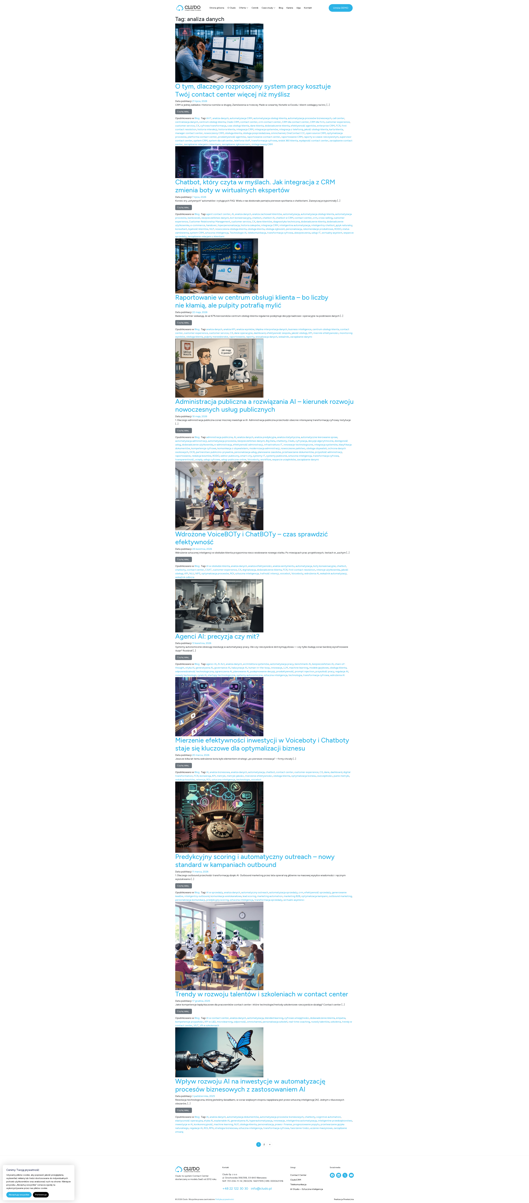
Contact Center (298, 1175)
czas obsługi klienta (238, 125)
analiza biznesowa (220, 772)
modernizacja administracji (264, 448)
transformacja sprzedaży (268, 899)
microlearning (225, 1021)
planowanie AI (241, 671)
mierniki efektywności (325, 333)
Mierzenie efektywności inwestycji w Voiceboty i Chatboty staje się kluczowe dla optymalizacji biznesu (262, 744)
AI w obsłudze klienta (218, 566)
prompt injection (304, 671)
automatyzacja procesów (222, 440)
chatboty (281, 440)
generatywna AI (204, 667)
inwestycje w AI (184, 1124)
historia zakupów (250, 225)
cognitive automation (328, 1116)
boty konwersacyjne (324, 566)
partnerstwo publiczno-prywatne (214, 452)
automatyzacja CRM (241, 118)
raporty (250, 336)
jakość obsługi (299, 333)
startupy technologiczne (221, 675)
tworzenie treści (299, 1128)
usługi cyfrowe (212, 459)
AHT (208, 118)
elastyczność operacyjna (189, 1120)
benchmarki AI (303, 664)
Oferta (242, 7)
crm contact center (270, 121)
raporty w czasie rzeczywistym (321, 136)
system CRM (201, 140)
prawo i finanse (283, 1124)
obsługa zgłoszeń (275, 229)
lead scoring (249, 896)
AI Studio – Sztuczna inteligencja (306, 1189)
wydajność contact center (313, 140)
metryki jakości (235, 775)
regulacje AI (341, 671)
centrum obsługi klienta (212, 121)
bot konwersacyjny (240, 217)
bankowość (194, 217)
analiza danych (221, 118)
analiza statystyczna (288, 437)
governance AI (222, 667)
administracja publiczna (219, 437)
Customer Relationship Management (209, 221)
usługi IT (316, 232)
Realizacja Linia (344, 1199)
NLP (211, 229)
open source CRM (316, 133)
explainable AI (222, 1120)
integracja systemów (266, 129)
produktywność (285, 671)
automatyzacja (291, 214)
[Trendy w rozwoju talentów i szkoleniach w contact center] (219, 945)
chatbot (256, 217)
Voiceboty (253, 459)
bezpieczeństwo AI (323, 664)
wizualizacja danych (266, 336)
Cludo (291, 440)
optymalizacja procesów (215, 573)
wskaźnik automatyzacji (333, 573)
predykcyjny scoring (217, 899)
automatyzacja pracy (282, 664)
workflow (265, 459)
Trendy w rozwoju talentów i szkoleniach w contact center (261, 994)
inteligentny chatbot (323, 225)
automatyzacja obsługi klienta (270, 118)
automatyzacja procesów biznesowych (309, 118)
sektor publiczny (230, 455)
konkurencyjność (203, 1124)
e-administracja (223, 444)
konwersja (205, 775)
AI (233, 214)
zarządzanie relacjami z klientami (202, 144)
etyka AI (190, 667)
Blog (281, 7)
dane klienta (257, 125)
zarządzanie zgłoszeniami (236, 144)
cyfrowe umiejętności (296, 1018)
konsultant (181, 229)
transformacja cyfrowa (264, 140)
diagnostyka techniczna (286, 221)
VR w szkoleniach (209, 1025)
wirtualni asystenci (293, 899)
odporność (240, 1021)
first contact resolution (302, 569)
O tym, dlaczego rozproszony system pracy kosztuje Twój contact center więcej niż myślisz (253, 90)
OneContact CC (296, 133)
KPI (310, 333)
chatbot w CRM (284, 217)
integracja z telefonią (291, 129)
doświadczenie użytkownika (197, 444)
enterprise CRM (326, 125)
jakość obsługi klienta (316, 129)
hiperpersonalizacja (229, 225)
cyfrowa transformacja (213, 125)
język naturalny (344, 225)
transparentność (184, 459)
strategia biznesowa (226, 1128)
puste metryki (341, 775)
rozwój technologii (185, 675)
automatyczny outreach (254, 892)
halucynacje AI (239, 667)
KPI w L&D (210, 1021)
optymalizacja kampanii (314, 896)
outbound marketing (340, 896)
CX (197, 125)
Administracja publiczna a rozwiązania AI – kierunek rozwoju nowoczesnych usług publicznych (264, 405)
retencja (200, 779)
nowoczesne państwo (293, 448)
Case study (267, 7)
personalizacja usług (245, 452)
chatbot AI (269, 217)
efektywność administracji (248, 444)
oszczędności (324, 775)
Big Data (270, 440)
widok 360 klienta (288, 140)
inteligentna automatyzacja (294, 225)
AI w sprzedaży (214, 892)
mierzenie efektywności (258, 775)
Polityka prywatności (224, 1199)
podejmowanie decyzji (262, 671)
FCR (338, 125)
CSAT (208, 569)
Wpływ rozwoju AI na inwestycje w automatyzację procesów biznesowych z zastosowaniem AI (250, 1085)
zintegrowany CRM (262, 144)
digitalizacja (249, 569)
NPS (197, 573)
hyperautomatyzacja (260, 1120)
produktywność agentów (232, 136)
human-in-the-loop (259, 667)
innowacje (276, 667)
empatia (340, 1018)
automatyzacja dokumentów (243, 1116)
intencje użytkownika (328, 569)
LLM (285, 667)
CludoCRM (295, 1179)
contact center (248, 121)
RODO (337, 229)
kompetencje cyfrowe (203, 448)
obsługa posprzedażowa (256, 133)
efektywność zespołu (279, 333)
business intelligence (299, 329)
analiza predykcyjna (265, 437)
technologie (243, 779)
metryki (221, 775)
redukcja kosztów (201, 455)
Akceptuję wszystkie (19, 1194)
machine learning (298, 667)
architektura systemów (256, 664)
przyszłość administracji (328, 452)
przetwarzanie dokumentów (298, 452)
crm (315, 217)
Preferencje (41, 1194)
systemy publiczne (276, 455)
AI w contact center (217, 1018)
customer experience (338, 121)
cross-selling (326, 217)
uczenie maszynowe (321, 1128)
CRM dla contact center (295, 121)
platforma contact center (202, 136)
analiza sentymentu (283, 566)
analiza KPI (229, 329)
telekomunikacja (257, 232)
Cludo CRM (233, 121)
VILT (196, 1025)
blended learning (274, 1018)
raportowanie (237, 336)
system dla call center (221, 140)
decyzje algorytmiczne (321, 440)
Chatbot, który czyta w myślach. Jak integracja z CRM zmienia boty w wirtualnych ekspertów (255, 186)
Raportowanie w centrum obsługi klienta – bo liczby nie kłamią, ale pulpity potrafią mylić (251, 301)
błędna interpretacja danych (271, 329)
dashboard (259, 333)
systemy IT (259, 455)
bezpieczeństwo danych (215, 217)
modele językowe (319, 667)
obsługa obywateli (316, 448)
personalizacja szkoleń (275, 1021)
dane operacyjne (243, 333)
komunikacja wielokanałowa (225, 896)
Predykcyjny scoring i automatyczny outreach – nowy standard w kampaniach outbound (255, 861)
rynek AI (202, 675)
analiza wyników (245, 329)
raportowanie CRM (292, 136)
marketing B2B (292, 896)
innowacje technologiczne (298, 444)
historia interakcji (207, 129)
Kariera (289, 7)
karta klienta (336, 129)
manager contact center (189, 133)
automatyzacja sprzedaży (283, 892)
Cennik (255, 7)
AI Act (221, 664)
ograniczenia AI (223, 671)
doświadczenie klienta (277, 125)
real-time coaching (299, 1021)
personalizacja (294, 229)
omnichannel (278, 133)
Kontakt (308, 7)
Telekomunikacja (298, 1184)
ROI (232, 573)
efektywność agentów (303, 125)
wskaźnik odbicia (184, 577)
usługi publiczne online (233, 459)
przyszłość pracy (324, 671)
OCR (192, 452)
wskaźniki (283, 336)
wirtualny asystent (332, 232)
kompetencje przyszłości (189, 1021)
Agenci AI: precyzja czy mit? (217, 636)
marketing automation (270, 896)
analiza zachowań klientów (267, 214)
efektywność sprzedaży (317, 892)
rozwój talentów (320, 1021)
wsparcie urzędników (284, 459)
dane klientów (264, 221)
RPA (211, 1128)
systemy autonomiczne (250, 675)
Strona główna (217, 7)
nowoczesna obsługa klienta (231, 229)
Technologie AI (238, 232)
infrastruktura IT (273, 444)
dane (326, 772)
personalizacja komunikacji (190, 899)
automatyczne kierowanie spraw (319, 437)
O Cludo (231, 7)
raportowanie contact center (263, 136)
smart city (246, 455)
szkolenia (336, 1021)
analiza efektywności (260, 566)
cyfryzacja (301, 440)
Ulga (298, 7)
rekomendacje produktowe (318, 229)
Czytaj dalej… (184, 111)
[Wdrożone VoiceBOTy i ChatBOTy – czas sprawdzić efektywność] (219, 495)
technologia (295, 675)
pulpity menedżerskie (216, 336)
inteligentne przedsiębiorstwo (335, 1120)
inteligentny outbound (196, 896)
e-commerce (197, 225)
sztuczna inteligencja (217, 232)
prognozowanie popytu (306, 1124)
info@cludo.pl (261, 1188)
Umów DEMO (340, 7)
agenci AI (211, 664)
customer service (185, 125)
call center (338, 118)
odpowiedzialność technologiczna (194, 671)
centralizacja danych (186, 121)
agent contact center (218, 214)
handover (211, 225)
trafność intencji (269, 573)
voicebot (285, 573)
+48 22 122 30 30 (235, 1188)
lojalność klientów (198, 229)
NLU (191, 573)
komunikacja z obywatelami (232, 448)
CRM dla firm (317, 121)
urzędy (199, 459)
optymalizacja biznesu (303, 775)
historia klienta (226, 129)
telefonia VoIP (242, 140)
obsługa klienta (233, 133)
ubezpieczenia (302, 232)
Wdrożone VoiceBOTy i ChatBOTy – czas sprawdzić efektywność (251, 538)
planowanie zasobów (269, 452)
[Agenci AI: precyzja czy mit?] (219, 605)
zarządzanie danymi (301, 336)
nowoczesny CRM (214, 133)
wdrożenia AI (311, 573)
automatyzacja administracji (191, 440)
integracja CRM (244, 129)
